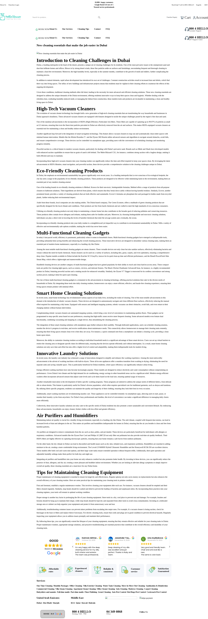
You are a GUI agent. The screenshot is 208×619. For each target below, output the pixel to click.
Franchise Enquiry (172, 17)
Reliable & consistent (109, 570)
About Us (3, 5)
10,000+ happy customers (104, 2)
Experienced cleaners (81, 569)
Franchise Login (14, 5)
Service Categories (15, 29)
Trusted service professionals (104, 7)
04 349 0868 (114, 611)
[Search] (99, 17)
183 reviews (58, 549)
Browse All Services (15, 38)
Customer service (135, 570)
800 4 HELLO (189, 5)
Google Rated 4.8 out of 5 (104, 5)
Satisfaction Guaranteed (163, 569)
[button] (169, 546)
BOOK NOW (43, 29)
